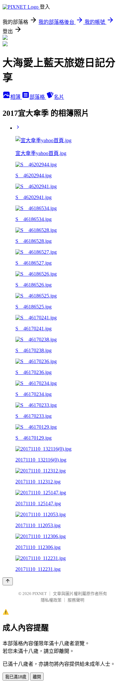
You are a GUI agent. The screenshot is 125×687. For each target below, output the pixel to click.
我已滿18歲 (15, 676)
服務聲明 (76, 600)
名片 (59, 97)
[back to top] (8, 581)
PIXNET (39, 593)
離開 (37, 676)
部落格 (37, 97)
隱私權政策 (51, 600)
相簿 (16, 97)
